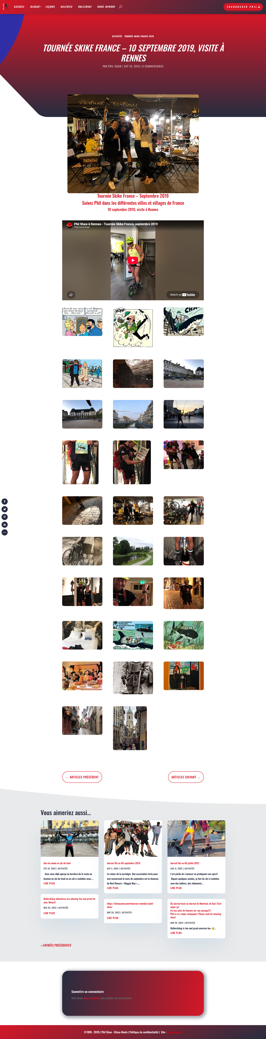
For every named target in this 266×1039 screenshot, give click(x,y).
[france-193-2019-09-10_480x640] (184, 455)
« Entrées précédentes (56, 945)
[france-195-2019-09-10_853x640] (133, 511)
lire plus (49, 883)
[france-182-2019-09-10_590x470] (82, 322)
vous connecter (92, 998)
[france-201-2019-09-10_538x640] (133, 592)
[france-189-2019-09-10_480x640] (133, 415)
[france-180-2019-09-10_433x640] (82, 721)
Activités (117, 36)
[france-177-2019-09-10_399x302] (82, 677)
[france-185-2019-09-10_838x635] (82, 374)
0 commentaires (152, 66)
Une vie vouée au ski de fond (57, 863)
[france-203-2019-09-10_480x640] (82, 636)
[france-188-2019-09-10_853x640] (82, 415)
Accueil (19, 6)
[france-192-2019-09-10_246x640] (133, 463)
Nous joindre (106, 6)
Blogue (35, 6)
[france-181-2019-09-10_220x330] (133, 729)
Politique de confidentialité (143, 1032)
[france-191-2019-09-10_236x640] (82, 463)
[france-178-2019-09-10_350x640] (133, 679)
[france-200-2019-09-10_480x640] (82, 592)
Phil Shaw (115, 66)
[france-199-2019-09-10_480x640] (184, 552)
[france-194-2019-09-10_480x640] (82, 511)
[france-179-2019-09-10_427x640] (184, 676)
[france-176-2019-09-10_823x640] (184, 636)
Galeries (66, 6)
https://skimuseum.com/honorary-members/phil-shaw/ (130, 905)
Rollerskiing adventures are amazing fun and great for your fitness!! (69, 900)
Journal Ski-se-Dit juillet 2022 (184, 863)
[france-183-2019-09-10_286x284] (133, 328)
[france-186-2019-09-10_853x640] (133, 374)
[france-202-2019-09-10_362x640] (184, 593)
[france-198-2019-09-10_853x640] (133, 552)
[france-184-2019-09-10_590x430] (184, 322)
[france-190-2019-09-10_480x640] (184, 415)
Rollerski (85, 6)
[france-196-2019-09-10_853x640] (184, 511)
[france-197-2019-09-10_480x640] (82, 552)
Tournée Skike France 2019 (139, 36)
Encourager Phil (242, 6)
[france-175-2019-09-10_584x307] (133, 636)
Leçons (50, 6)
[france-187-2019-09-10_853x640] (184, 374)
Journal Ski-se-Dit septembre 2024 (123, 863)
